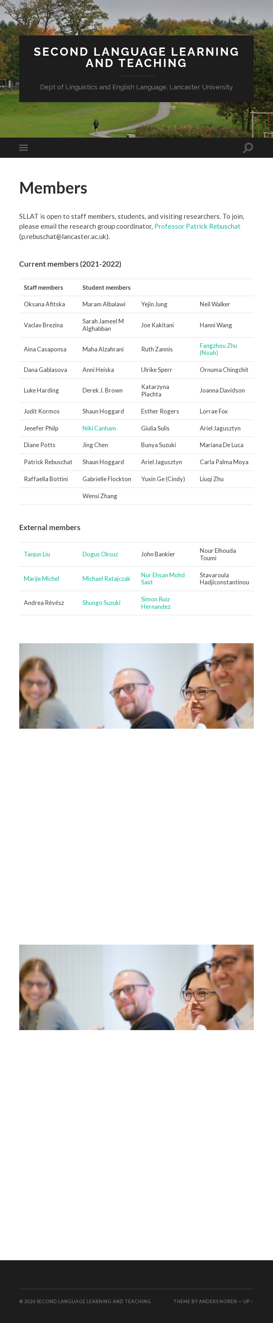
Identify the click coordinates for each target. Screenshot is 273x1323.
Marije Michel (41, 578)
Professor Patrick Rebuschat (197, 226)
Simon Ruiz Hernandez (156, 602)
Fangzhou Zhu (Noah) (218, 349)
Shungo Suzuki (101, 602)
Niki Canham (99, 428)
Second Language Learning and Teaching (137, 57)
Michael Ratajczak (106, 578)
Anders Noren (218, 1301)
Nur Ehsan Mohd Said (163, 578)
